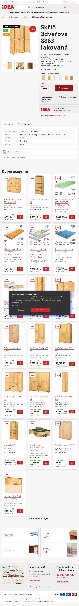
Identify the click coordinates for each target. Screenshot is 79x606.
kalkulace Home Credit (59, 115)
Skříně (25, 17)
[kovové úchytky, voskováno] (72, 78)
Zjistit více (15, 305)
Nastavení (21, 310)
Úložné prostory (14, 17)
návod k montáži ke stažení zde (17, 152)
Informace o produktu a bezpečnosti (14, 157)
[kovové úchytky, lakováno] (66, 78)
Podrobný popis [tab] (24, 124)
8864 (61, 66)
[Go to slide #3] (30, 66)
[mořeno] (49, 78)
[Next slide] (36, 66)
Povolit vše (40, 310)
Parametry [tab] (8, 124)
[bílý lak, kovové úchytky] (60, 78)
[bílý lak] (55, 78)
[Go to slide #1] (9, 66)
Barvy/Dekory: (46, 74)
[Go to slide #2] (20, 66)
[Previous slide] (4, 66)
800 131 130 (67, 574)
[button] (42, 7)
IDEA (3, 17)
